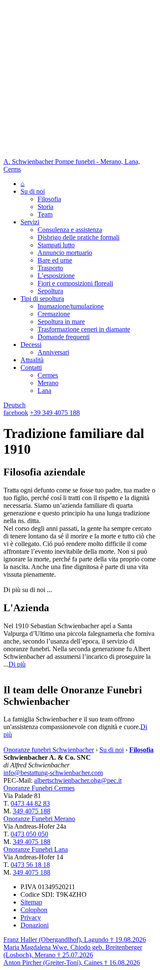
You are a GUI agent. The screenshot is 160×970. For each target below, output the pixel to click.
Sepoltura (50, 291)
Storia (45, 206)
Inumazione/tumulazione (71, 306)
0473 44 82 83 (30, 803)
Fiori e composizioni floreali (75, 283)
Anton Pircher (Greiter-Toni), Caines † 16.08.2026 (71, 962)
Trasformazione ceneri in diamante (84, 329)
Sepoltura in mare (61, 321)
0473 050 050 (29, 834)
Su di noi (32, 191)
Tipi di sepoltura (42, 298)
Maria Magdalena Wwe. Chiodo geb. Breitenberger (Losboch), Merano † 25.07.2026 (72, 951)
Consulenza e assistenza (70, 229)
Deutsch (14, 405)
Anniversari (53, 352)
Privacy (30, 917)
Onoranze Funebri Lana (35, 849)
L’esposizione (56, 275)
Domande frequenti (64, 337)
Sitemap (31, 902)
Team (45, 214)
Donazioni (34, 925)
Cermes (48, 375)
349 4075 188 (31, 811)
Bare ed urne (55, 260)
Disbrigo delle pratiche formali (78, 237)
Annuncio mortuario (65, 252)
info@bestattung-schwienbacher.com (53, 772)
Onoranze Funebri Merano (39, 818)
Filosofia (49, 199)
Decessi (30, 344)
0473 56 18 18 (30, 864)
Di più (17, 664)
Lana (44, 390)
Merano (48, 382)
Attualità (32, 359)
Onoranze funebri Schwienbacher (48, 749)
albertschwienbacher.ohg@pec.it (78, 780)
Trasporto (50, 268)
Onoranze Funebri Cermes (39, 788)
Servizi (29, 222)
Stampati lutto (56, 245)
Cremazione (54, 314)
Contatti (31, 367)
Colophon (33, 909)
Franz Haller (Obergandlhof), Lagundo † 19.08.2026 (74, 939)
